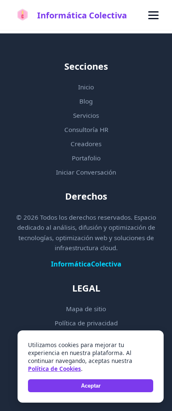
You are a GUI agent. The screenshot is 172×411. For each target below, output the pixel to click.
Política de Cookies (54, 369)
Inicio (86, 87)
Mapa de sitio (86, 308)
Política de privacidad (86, 323)
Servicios (86, 115)
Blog (86, 101)
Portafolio (86, 158)
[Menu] (153, 15)
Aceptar (91, 386)
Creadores (86, 144)
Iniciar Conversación (86, 172)
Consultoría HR (86, 129)
